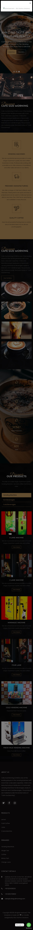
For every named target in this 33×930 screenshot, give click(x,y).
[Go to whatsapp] (29, 925)
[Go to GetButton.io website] (29, 928)
